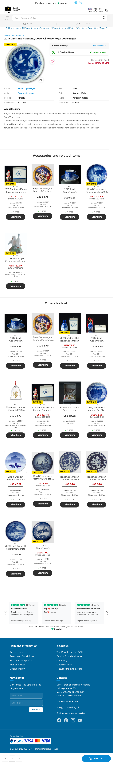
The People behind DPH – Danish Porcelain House (71, 654)
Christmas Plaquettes (87, 28)
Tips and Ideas (17, 665)
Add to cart (98, 759)
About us (62, 646)
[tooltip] (16, 191)
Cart (106, 11)
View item (15, 217)
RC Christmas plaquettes (6, 27)
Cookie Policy (17, 669)
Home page (14, 28)
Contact (62, 678)
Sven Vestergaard (26, 93)
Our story (62, 660)
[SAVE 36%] (24, 84)
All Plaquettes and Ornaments (36, 28)
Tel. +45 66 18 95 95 (67, 701)
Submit (36, 710)
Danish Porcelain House (15, 9)
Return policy (17, 652)
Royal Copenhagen (26, 89)
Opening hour (64, 665)
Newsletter (17, 678)
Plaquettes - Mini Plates (63, 28)
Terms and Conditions (22, 656)
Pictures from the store (69, 669)
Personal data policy (21, 660)
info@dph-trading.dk (68, 707)
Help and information (23, 646)
